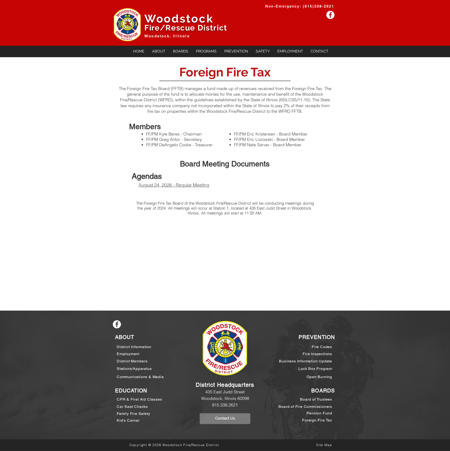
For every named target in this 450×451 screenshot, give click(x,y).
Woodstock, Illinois (167, 36)
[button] (180, 51)
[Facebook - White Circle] (330, 15)
